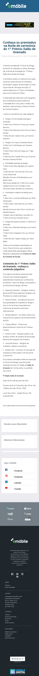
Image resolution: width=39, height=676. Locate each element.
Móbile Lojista (9, 634)
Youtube (17, 489)
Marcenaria (8, 618)
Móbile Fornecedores (11, 632)
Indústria (7, 614)
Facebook (18, 471)
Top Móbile (8, 636)
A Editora (7, 585)
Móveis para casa (10, 638)
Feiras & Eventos (9, 622)
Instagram (18, 477)
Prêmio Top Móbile (10, 587)
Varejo (7, 620)
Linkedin (17, 483)
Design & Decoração (10, 616)
